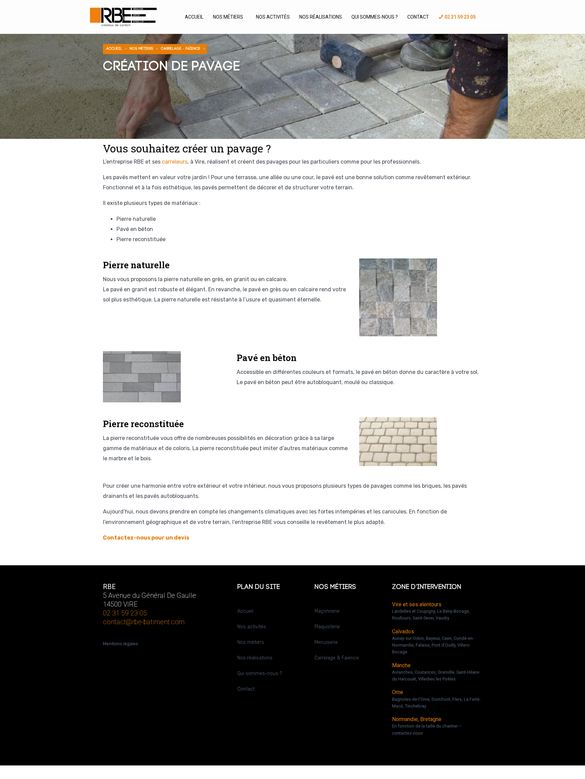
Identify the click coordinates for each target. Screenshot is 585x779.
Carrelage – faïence (180, 49)
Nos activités (273, 17)
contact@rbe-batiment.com (144, 622)
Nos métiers (228, 17)
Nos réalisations (320, 17)
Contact (418, 17)
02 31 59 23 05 (125, 613)
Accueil (194, 17)
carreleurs (175, 162)
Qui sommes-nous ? (374, 17)
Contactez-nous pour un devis (146, 537)
